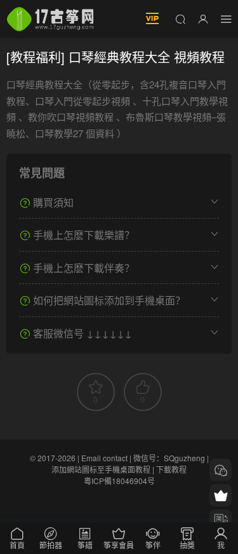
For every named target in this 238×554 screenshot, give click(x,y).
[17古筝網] (50, 19)
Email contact (104, 457)
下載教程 (171, 469)
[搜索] (180, 18)
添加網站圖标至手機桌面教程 (100, 469)
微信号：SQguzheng (169, 457)
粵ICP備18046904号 (119, 480)
